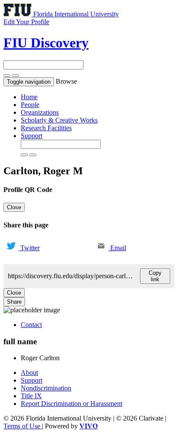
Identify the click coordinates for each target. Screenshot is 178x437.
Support (31, 135)
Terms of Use (22, 426)
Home (29, 97)
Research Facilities (46, 128)
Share (14, 302)
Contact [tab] (31, 324)
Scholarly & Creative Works (59, 120)
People (30, 104)
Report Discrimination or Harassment (71, 403)
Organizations (40, 112)
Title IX (31, 395)
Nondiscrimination (46, 388)
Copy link (155, 276)
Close (14, 207)
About (29, 372)
